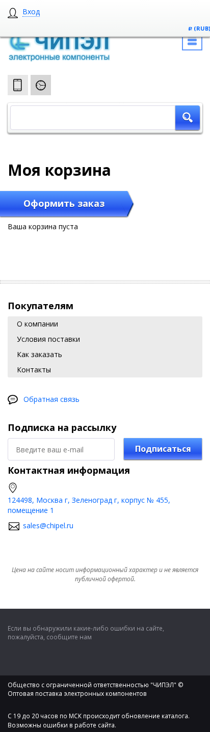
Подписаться (163, 448)
